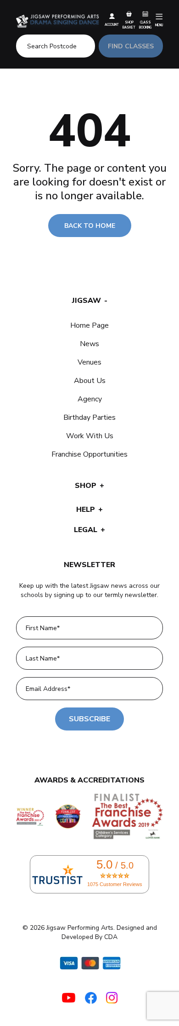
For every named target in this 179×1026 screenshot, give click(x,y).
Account (112, 25)
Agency (90, 399)
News (89, 344)
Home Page (89, 325)
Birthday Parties (89, 417)
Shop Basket (129, 24)
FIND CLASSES (131, 46)
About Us (90, 381)
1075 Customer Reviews (114, 884)
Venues (89, 362)
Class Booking (145, 24)
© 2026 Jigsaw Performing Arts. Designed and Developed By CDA (89, 932)
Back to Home (89, 225)
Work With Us (89, 436)
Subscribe (89, 719)
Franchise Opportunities (89, 454)
